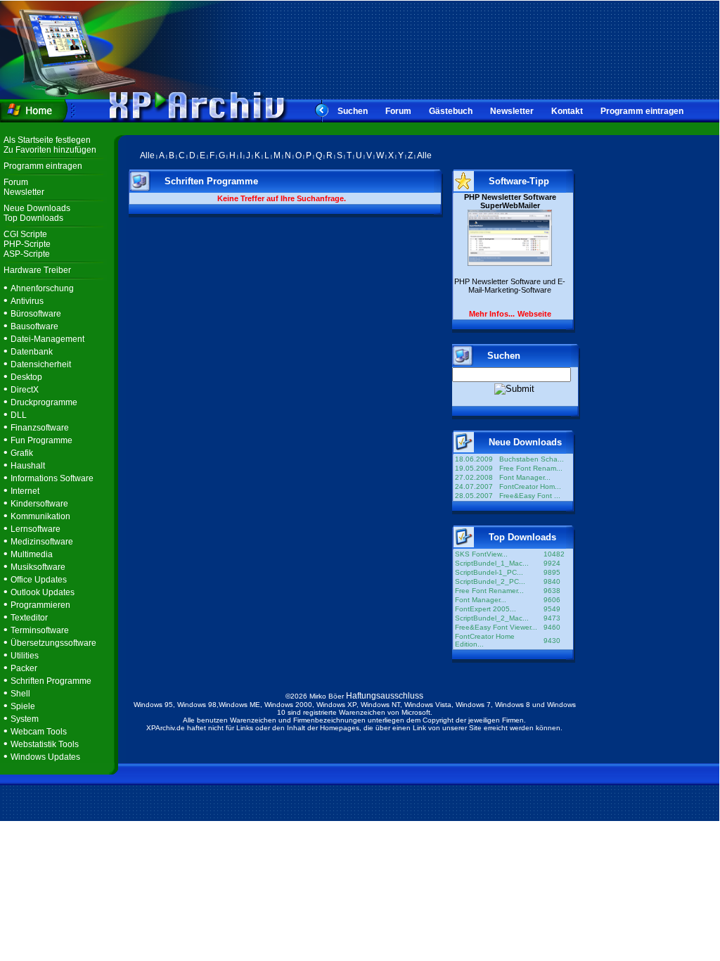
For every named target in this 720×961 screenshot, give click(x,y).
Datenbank (32, 352)
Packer (24, 668)
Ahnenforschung (42, 288)
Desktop (26, 377)
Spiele (23, 706)
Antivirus (27, 301)
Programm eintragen (641, 111)
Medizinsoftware (42, 542)
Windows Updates (45, 757)
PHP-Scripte (27, 244)
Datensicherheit (41, 364)
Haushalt (28, 466)
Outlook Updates (43, 592)
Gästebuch (450, 111)
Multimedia (32, 554)
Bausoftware (34, 326)
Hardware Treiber (37, 270)
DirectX (25, 390)
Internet (25, 491)
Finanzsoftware (40, 428)
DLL (19, 415)
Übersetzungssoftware (53, 643)
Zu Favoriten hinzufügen (50, 150)
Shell (20, 694)
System (25, 719)
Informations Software (52, 478)
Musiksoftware (38, 567)
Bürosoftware (36, 314)
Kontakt (567, 111)
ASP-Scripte (27, 254)
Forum (398, 111)
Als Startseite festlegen (47, 140)
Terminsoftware (40, 630)
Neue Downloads (37, 208)
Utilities (25, 656)
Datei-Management (47, 339)
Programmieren (40, 605)
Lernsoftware (35, 529)
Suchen (353, 111)
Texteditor (29, 618)
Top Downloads (33, 218)
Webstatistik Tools (45, 744)
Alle (147, 155)
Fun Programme (41, 440)
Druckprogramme (44, 402)
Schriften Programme (51, 681)
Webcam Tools (39, 732)
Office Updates (39, 580)
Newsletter (512, 111)
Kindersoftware (39, 504)
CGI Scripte (25, 234)
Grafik (22, 453)
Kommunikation (40, 516)
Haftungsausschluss (384, 696)
